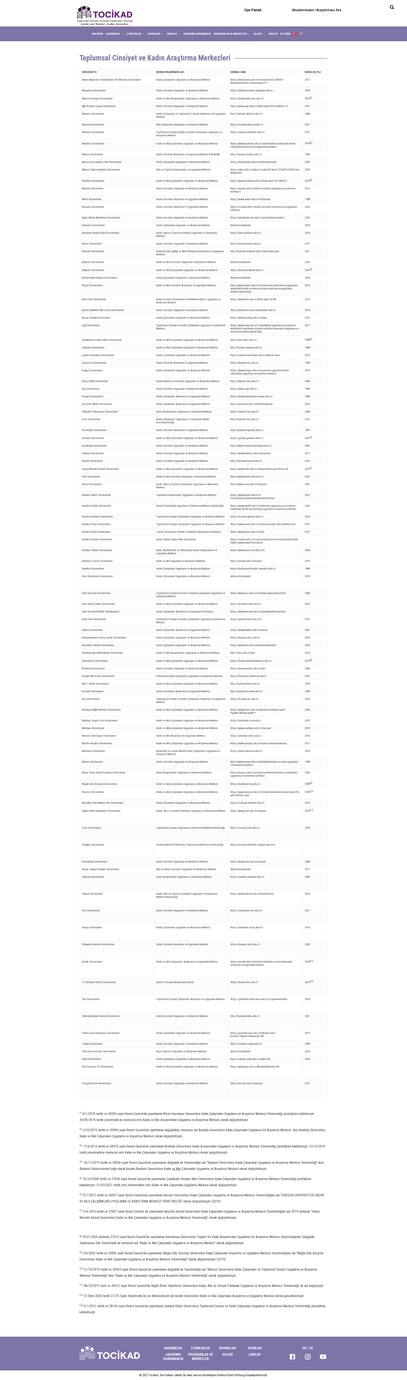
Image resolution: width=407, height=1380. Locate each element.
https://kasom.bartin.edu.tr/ (245, 243)
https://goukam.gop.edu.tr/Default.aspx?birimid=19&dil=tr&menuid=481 (253, 1034)
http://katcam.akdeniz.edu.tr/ (246, 113)
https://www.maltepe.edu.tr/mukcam (250, 728)
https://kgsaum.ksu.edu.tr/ (245, 637)
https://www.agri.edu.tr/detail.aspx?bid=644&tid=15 (259, 106)
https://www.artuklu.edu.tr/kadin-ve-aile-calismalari (258, 743)
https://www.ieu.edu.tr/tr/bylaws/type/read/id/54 (257, 593)
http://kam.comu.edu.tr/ (243, 339)
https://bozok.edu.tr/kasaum (246, 1083)
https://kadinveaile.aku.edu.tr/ (247, 98)
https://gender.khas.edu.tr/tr (246, 619)
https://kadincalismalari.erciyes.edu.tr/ (251, 396)
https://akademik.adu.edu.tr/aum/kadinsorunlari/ (257, 217)
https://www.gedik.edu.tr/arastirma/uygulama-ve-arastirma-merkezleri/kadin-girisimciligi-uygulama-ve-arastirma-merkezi (263, 507)
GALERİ (227, 1354)
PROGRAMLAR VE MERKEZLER (200, 1356)
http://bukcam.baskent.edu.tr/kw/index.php (254, 251)
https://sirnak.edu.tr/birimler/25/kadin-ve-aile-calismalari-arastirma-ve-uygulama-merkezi (261, 963)
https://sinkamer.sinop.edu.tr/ (246, 927)
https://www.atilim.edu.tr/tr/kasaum (250, 199)
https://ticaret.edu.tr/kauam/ (246, 561)
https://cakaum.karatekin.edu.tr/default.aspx (255, 355)
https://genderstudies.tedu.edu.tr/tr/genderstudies (258, 999)
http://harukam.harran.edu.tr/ (246, 460)
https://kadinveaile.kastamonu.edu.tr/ (251, 660)
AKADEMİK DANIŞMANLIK (173, 1356)
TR (311, 1348)
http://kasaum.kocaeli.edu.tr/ (246, 691)
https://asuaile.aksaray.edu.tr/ (246, 124)
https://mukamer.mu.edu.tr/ (245, 784)
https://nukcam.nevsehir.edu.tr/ (247, 802)
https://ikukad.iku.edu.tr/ (244, 982)
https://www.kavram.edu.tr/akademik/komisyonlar (258, 611)
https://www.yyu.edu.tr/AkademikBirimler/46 (254, 1066)
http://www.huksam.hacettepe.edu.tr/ (251, 445)
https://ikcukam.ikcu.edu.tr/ (245, 603)
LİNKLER (255, 1354)
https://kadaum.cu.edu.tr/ (244, 362)
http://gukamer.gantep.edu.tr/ (246, 430)
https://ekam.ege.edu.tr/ (243, 388)
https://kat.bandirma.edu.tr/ (245, 232)
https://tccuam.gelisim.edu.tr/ (246, 516)
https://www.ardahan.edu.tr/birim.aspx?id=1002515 (258, 180)
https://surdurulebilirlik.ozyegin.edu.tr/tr (252, 844)
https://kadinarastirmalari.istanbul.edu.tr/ (253, 568)
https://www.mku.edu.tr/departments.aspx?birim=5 (258, 469)
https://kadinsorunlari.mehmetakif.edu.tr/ (253, 310)
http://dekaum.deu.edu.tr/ (244, 381)
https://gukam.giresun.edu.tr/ (246, 438)
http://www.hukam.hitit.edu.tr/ (247, 476)
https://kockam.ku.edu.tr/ (244, 698)
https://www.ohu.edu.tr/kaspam (248, 810)
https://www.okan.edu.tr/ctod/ (247, 531)
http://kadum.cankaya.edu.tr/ (246, 347)
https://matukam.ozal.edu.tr (245, 720)
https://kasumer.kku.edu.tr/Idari (248, 668)
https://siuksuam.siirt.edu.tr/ (246, 910)
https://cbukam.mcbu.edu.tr (245, 735)
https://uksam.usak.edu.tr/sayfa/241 (250, 1059)
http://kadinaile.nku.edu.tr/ (245, 1016)
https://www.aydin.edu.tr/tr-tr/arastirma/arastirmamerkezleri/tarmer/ (252, 496)
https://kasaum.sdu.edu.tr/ (245, 944)
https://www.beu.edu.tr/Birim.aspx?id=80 (253, 299)
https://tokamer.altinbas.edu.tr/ (247, 132)
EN (304, 1348)
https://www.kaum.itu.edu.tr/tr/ (247, 550)
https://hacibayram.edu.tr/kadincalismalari (253, 162)
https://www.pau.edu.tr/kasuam (248, 861)
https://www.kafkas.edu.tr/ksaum (249, 630)
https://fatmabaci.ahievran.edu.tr (248, 676)
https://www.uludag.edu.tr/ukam (248, 317)
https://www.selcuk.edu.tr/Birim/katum (252, 893)
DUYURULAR (227, 1348)
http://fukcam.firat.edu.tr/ (244, 419)
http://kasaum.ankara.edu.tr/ (246, 154)
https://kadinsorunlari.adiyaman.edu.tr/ (251, 90)
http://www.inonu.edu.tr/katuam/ (248, 484)
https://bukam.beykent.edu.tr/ (246, 270)
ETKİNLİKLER (200, 1348)
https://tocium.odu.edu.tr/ (245, 827)
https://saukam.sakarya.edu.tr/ (247, 876)
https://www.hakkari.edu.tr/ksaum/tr (250, 453)
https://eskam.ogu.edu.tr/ (244, 411)
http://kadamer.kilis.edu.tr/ (245, 683)
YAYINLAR (255, 1348)
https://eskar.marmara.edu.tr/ (246, 751)
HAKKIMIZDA (173, 1348)
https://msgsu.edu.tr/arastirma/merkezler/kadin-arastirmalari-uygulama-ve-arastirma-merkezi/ (264, 774)
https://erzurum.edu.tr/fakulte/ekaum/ (251, 404)
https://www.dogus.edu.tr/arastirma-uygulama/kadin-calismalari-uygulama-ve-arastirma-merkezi (259, 372)
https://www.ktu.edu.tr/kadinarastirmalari (253, 645)
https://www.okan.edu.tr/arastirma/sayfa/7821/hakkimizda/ (263, 524)
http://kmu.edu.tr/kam (242, 652)
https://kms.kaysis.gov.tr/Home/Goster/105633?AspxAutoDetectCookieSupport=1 (256, 81)
